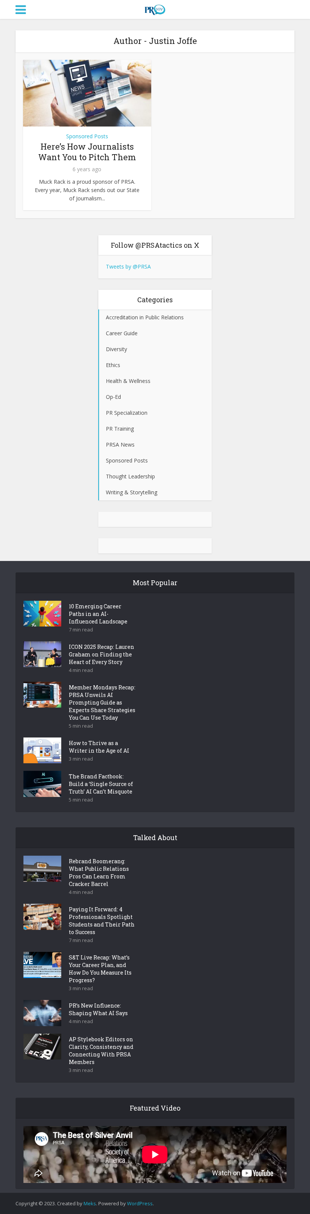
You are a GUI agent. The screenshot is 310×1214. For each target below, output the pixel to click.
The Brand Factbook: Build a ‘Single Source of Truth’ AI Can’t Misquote (101, 784)
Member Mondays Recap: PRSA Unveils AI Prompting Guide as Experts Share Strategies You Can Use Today (102, 702)
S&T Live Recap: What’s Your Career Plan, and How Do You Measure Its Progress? (100, 969)
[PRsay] (154, 8)
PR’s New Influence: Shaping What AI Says (98, 1009)
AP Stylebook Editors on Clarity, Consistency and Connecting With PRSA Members (101, 1051)
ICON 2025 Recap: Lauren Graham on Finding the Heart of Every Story (101, 654)
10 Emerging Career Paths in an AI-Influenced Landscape (98, 614)
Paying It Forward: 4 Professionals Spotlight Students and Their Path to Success (102, 921)
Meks (90, 1203)
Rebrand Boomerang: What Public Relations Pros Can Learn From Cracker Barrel (99, 872)
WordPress (140, 1203)
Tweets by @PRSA (128, 266)
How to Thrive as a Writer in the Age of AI (99, 746)
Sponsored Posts (87, 136)
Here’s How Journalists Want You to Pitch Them (87, 151)
